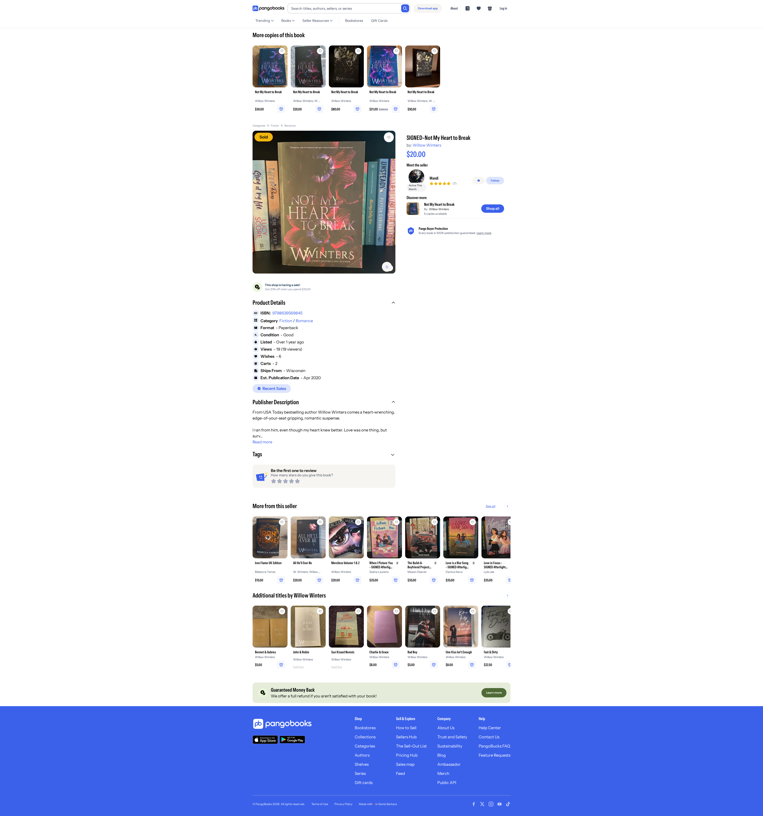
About (454, 8)
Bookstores (354, 20)
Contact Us (489, 737)
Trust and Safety (452, 737)
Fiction (275, 125)
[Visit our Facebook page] (473, 804)
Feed (400, 773)
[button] (324, 303)
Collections (365, 737)
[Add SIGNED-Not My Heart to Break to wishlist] (389, 137)
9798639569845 (287, 313)
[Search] (405, 8)
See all (490, 506)
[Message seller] (479, 180)
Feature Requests (494, 755)
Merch (443, 773)
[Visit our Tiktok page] (508, 804)
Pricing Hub (407, 755)
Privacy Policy (343, 804)
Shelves (362, 764)
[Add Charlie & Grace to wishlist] (396, 611)
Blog (441, 755)
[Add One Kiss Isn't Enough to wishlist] (473, 611)
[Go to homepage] (268, 8)
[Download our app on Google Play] (292, 739)
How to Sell (406, 727)
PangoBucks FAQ (494, 746)
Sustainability (449, 746)
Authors (362, 755)
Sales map (405, 764)
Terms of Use (319, 804)
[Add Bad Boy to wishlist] (434, 611)
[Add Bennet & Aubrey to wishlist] (282, 611)
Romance (290, 125)
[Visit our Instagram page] (491, 804)
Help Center (490, 727)
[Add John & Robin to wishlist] (320, 611)
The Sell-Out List (411, 746)
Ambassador (449, 764)
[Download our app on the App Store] (265, 739)
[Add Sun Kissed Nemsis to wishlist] (358, 611)
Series (360, 773)
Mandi (434, 178)
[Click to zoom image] (324, 202)
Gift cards (364, 782)
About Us (445, 727)
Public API (446, 782)
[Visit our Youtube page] (499, 804)
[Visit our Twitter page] (482, 804)
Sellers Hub (406, 737)
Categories (259, 125)
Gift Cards (379, 20)
